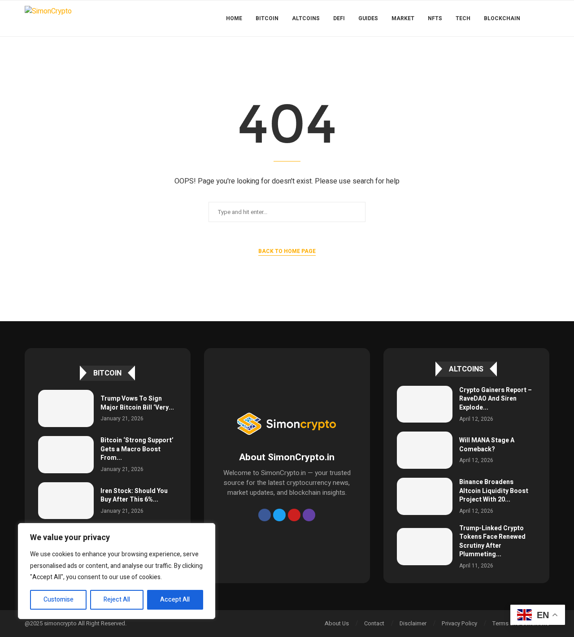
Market (402, 18)
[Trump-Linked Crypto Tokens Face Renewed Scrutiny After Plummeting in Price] (424, 546)
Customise (58, 599)
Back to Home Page (287, 251)
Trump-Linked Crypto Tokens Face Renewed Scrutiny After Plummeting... (492, 541)
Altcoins (306, 18)
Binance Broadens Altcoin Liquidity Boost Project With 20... (493, 490)
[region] (116, 571)
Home (234, 18)
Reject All (117, 599)
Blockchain (502, 18)
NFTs (435, 18)
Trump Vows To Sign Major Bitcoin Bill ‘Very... (137, 403)
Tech (463, 18)
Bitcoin (267, 18)
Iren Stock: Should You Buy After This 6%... (134, 495)
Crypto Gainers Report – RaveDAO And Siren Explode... (495, 398)
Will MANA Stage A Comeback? (486, 445)
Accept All (175, 599)
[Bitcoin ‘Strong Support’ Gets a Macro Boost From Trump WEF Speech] (66, 454)
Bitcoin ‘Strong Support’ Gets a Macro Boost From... (137, 449)
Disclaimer (413, 623)
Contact (374, 623)
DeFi (339, 18)
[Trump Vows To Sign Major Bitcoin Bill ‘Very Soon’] (66, 408)
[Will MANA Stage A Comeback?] (424, 450)
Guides (368, 18)
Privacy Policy (459, 623)
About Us (337, 623)
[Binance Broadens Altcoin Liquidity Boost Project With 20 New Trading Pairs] (424, 496)
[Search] (544, 18)
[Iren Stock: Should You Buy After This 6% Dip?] (66, 500)
